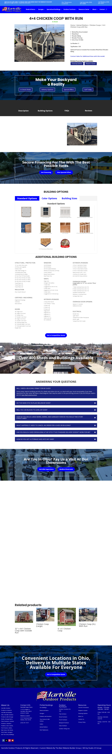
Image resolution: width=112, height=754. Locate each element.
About (94, 9)
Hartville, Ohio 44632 (26, 711)
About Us (80, 716)
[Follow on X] (6, 740)
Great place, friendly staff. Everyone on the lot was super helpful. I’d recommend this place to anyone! (55, 549)
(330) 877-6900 (24, 713)
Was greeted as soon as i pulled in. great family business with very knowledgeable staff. (83, 551)
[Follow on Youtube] (12, 740)
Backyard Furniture (64, 722)
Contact (102, 9)
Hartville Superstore (46, 469)
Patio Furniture (63, 725)
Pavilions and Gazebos (46, 716)
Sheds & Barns (30, 9)
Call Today (88, 90)
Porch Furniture (63, 719)
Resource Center (84, 9)
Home (72, 25)
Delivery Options (47, 90)
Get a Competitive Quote (56, 335)
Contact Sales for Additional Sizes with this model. (87, 56)
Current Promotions (83, 707)
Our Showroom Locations (67, 3)
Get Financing (46, 172)
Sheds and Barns (44, 710)
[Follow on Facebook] (3, 740)
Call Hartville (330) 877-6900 (86, 3)
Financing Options (77, 63)
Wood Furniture (63, 717)
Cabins (41, 724)
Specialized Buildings (53, 9)
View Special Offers (64, 172)
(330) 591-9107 (24, 722)
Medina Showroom (66, 469)
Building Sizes (69, 198)
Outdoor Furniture (69, 9)
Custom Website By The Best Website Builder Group (60, 748)
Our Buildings (43, 707)
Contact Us (81, 719)
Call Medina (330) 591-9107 (103, 2)
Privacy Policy (82, 722)
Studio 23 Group (94, 748)
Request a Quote (90, 63)
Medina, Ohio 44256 (25, 719)
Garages (41, 9)
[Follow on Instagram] (9, 740)
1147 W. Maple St (25, 709)
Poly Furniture (62, 714)
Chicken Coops (95, 25)
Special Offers (69, 90)
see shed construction (29, 395)
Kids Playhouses (44, 730)
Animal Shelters (82, 25)
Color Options (49, 198)
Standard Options (27, 198)
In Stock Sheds (25, 90)
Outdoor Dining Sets (64, 728)
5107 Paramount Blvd (26, 718)
